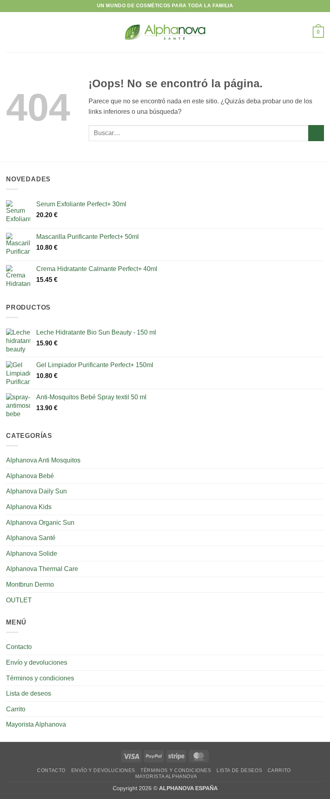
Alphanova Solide (31, 553)
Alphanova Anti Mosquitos (43, 460)
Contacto (19, 646)
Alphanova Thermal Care (42, 568)
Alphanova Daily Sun (36, 491)
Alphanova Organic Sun (40, 522)
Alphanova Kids (29, 506)
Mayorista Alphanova (36, 724)
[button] (11, 32)
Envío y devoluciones (36, 662)
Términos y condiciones (40, 678)
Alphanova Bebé (30, 475)
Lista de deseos (28, 693)
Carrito (15, 709)
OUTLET (19, 600)
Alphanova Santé (31, 537)
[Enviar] (316, 133)
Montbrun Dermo (30, 584)
